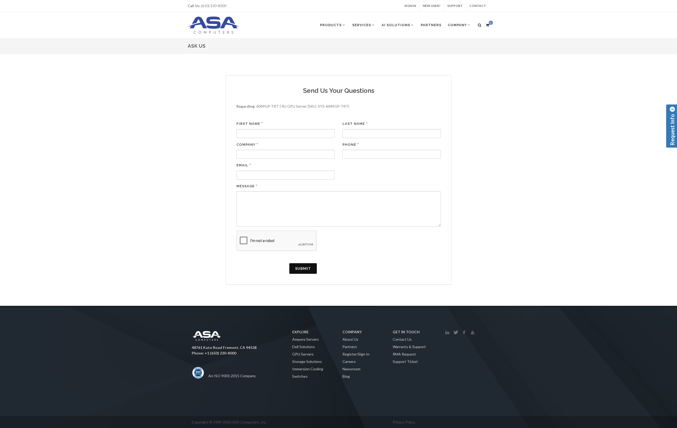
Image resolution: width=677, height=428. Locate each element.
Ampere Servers (305, 339)
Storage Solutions (307, 361)
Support (455, 6)
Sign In (410, 6)
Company (247, 144)
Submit (303, 268)
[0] (487, 24)
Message (246, 186)
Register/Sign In (355, 354)
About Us (350, 339)
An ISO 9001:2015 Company (232, 376)
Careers (349, 361)
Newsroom (351, 369)
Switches (300, 376)
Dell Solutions (303, 346)
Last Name (355, 123)
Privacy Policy (404, 422)
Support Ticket (405, 361)
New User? (432, 6)
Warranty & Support (409, 346)
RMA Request (404, 354)
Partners (349, 346)
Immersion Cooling (307, 369)
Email (243, 165)
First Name (249, 123)
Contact (477, 6)
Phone (350, 144)
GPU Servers (303, 354)
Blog (346, 376)
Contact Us (402, 339)
